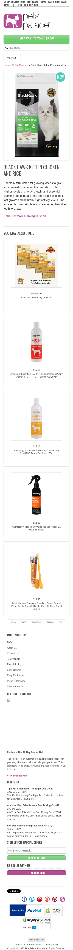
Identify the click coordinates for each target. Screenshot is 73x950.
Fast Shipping (14, 664)
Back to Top (37, 939)
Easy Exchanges (16, 675)
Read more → (30, 798)
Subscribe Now (37, 858)
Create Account (15, 686)
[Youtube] (40, 901)
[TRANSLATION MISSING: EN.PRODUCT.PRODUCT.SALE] (36, 115)
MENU (11, 58)
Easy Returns (14, 670)
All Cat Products (20, 65)
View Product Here (17, 775)
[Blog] (62, 901)
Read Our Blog (36, 873)
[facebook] (24, 901)
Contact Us (13, 653)
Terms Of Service (35, 944)
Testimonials (13, 659)
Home (7, 65)
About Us (12, 648)
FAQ (9, 642)
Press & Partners (16, 681)
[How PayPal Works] (27, 915)
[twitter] (32, 901)
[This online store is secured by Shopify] (53, 915)
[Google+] (47, 901)
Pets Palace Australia (35, 948)
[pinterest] (55, 901)
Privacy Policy (51, 944)
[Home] (27, 26)
